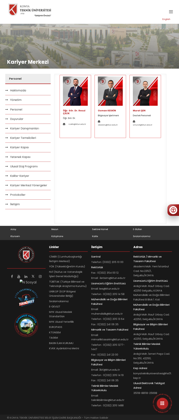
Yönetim (16, 100)
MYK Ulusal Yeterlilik (61, 322)
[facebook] (12, 276)
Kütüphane (57, 236)
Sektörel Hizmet (100, 229)
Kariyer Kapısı (19, 147)
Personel (16, 109)
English (166, 19)
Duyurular (16, 119)
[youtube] (19, 276)
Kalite (95, 236)
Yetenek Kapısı (20, 157)
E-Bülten (137, 229)
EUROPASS (55, 327)
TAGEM (53, 337)
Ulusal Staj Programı (24, 166)
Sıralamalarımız (141, 236)
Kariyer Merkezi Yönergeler (28, 185)
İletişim (15, 204)
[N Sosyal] (28, 282)
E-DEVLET (54, 306)
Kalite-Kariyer (19, 176)
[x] (33, 276)
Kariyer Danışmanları (24, 128)
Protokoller (18, 195)
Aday (13, 229)
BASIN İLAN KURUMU (61, 343)
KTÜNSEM (55, 332)
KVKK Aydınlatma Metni (64, 348)
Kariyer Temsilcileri (23, 138)
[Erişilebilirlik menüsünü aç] (173, 210)
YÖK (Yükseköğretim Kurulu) (67, 266)
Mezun (54, 229)
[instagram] (40, 276)
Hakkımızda (18, 90)
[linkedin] (26, 276)
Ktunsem (15, 236)
